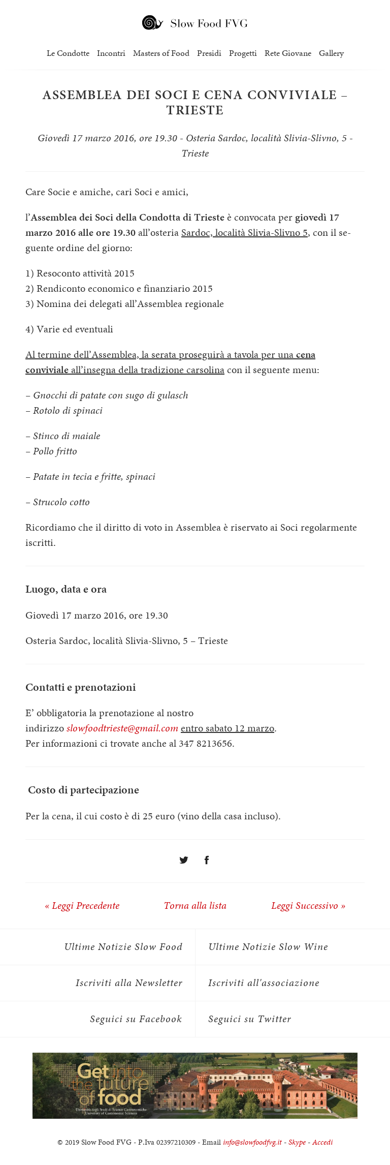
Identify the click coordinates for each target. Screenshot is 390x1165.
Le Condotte (68, 53)
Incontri (111, 53)
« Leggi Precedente (82, 905)
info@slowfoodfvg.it (252, 1142)
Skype (297, 1142)
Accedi (322, 1142)
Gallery (331, 53)
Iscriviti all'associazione (263, 982)
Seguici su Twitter (249, 1018)
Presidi (209, 53)
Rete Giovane (288, 53)
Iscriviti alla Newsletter (129, 982)
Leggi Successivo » (308, 905)
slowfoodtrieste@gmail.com (122, 728)
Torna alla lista (195, 905)
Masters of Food (161, 53)
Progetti (243, 53)
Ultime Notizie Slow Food (123, 946)
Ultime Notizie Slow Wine (268, 946)
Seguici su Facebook (136, 1018)
